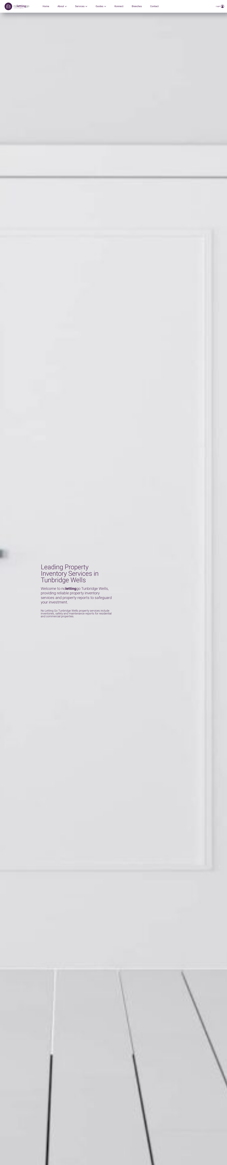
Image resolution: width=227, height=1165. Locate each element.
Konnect (118, 6)
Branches (137, 6)
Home (46, 6)
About (60, 6)
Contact (154, 6)
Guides (99, 6)
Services (80, 6)
